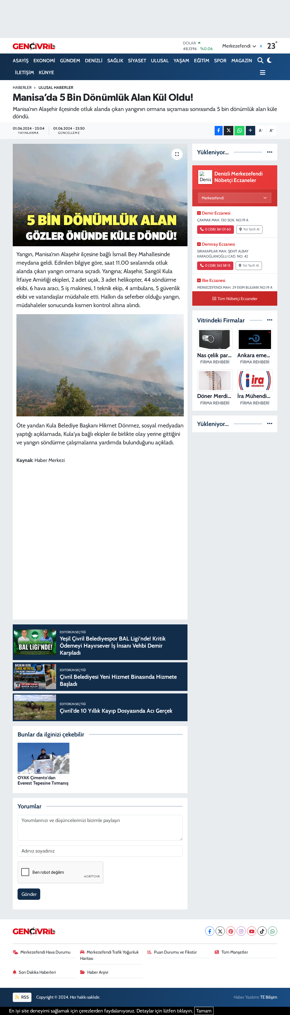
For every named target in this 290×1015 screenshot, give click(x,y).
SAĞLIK (115, 60)
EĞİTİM (201, 60)
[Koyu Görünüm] (269, 61)
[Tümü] (269, 152)
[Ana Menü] (261, 73)
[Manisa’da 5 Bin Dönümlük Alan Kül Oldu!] (100, 195)
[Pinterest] (230, 931)
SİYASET (137, 60)
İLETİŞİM (24, 72)
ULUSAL (160, 60)
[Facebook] (209, 931)
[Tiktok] (262, 931)
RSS (24, 997)
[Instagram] (241, 931)
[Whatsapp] (272, 931)
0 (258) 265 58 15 (217, 265)
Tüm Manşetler (234, 952)
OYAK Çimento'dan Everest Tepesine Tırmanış (43, 780)
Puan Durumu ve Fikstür (175, 952)
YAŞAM (181, 60)
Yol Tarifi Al (251, 229)
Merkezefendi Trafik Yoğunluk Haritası (109, 955)
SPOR (220, 60)
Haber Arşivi (97, 972)
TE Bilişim (268, 997)
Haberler (22, 87)
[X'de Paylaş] (228, 130)
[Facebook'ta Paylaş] (219, 130)
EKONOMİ (44, 60)
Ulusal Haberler (56, 87)
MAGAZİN (241, 60)
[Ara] (261, 61)
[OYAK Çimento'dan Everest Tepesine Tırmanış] (43, 758)
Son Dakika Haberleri (37, 972)
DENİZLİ (94, 60)
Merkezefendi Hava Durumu (45, 952)
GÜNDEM (70, 60)
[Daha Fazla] (250, 130)
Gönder (29, 894)
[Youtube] (251, 931)
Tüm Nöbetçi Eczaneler (237, 298)
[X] (220, 931)
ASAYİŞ (21, 60)
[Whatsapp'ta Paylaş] (239, 130)
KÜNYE (46, 72)
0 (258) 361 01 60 (218, 229)
